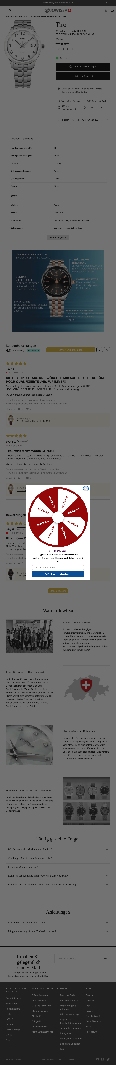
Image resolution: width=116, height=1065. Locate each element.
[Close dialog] (86, 488)
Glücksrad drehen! (58, 574)
